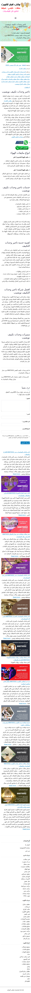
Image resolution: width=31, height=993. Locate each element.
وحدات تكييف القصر (17, 137)
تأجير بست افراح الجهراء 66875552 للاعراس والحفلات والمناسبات (17, 494)
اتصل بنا (27, 845)
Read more (16, 474)
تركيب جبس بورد (25, 931)
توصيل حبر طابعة (25, 976)
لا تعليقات (27, 87)
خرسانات (27, 907)
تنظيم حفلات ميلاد (22, 79)
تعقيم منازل (26, 916)
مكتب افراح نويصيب (20, 84)
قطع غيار (27, 981)
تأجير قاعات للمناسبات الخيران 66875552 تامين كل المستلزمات (16, 618)
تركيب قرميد (26, 974)
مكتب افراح (22, 68)
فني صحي (27, 871)
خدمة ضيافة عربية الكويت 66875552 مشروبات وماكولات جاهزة (16, 724)
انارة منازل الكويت (14, 72)
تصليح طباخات (26, 926)
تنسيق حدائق (26, 936)
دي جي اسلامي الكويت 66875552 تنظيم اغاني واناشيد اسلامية (16, 683)
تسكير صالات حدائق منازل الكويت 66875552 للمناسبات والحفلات (17, 765)
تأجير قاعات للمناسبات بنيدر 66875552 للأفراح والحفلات (16, 453)
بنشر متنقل (26, 864)
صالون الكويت (26, 911)
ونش (28, 966)
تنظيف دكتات (26, 921)
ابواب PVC (27, 896)
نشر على (13, 65)
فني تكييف (27, 914)
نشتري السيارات (25, 919)
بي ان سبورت (26, 862)
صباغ (28, 969)
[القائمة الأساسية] (15, 18)
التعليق (28, 398)
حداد (28, 954)
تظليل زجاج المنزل (24, 971)
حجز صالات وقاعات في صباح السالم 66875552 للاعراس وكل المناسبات (16, 535)
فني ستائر (27, 933)
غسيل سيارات (26, 961)
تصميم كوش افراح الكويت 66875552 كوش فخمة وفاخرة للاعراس (17, 806)
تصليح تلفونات (26, 952)
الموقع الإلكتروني (26, 428)
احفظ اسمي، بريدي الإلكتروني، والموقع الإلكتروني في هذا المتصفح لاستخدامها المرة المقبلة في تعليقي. (15, 436)
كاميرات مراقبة (25, 879)
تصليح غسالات (26, 947)
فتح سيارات (26, 884)
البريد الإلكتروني (26, 421)
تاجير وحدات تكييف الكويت (18, 74)
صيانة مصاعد (26, 893)
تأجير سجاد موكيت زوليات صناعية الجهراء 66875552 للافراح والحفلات (18, 659)
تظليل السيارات (25, 929)
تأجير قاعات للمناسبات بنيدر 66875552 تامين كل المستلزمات (16, 576)
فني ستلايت (26, 859)
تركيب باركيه (26, 888)
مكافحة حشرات (25, 866)
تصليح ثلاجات (26, 949)
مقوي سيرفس (26, 874)
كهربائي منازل (26, 876)
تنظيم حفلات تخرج (19, 76)
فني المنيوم (26, 959)
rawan (24, 65)
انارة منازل (23, 72)
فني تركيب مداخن (25, 956)
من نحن (27, 851)
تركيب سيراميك (25, 886)
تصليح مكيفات (26, 964)
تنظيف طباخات (25, 924)
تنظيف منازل (26, 904)
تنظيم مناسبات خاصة (10, 79)
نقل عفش (27, 881)
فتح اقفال (27, 869)
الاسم (28, 414)
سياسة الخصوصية (25, 848)
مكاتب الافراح (8, 101)
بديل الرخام (26, 938)
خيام (28, 978)
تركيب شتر (27, 891)
